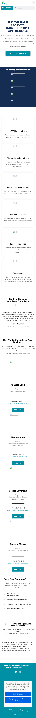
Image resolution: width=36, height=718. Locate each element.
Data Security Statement (13, 667)
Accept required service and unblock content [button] (18, 700)
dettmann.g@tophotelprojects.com (18, 510)
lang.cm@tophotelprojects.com (18, 403)
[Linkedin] (16, 672)
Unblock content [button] (18, 694)
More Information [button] (18, 704)
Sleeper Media (23, 710)
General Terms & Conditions (19, 666)
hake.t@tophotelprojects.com (18, 457)
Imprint (6, 666)
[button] (33, 2)
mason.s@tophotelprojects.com (18, 563)
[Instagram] (19, 672)
